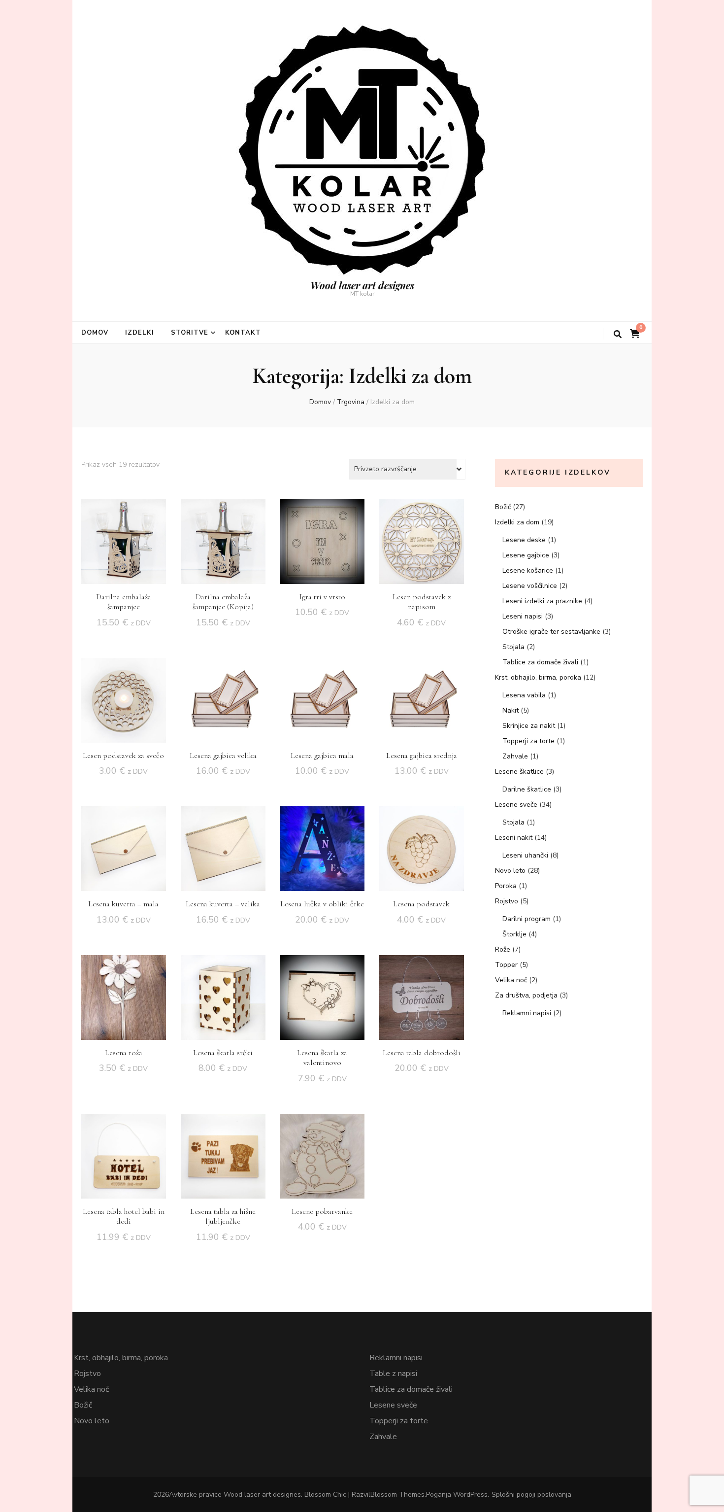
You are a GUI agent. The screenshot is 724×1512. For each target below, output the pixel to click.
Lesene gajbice (525, 555)
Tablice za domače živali (540, 662)
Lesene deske (524, 540)
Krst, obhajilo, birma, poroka (538, 677)
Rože (502, 949)
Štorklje (514, 934)
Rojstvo (506, 901)
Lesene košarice (527, 570)
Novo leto (510, 870)
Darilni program (526, 919)
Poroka (506, 886)
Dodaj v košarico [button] (123, 539)
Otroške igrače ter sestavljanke (551, 631)
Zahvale (515, 756)
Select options (322, 540)
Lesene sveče (516, 804)
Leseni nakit (513, 837)
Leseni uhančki (525, 855)
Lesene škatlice (519, 771)
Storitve (189, 332)
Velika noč (511, 980)
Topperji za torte (528, 741)
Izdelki (139, 332)
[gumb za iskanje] (618, 334)
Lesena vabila (524, 695)
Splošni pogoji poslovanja (531, 1494)
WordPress (470, 1494)
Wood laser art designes (362, 285)
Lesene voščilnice (529, 585)
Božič (503, 507)
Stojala (513, 647)
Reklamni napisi (526, 1013)
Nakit (510, 710)
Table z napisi (393, 1373)
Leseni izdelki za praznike (542, 601)
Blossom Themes (397, 1494)
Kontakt (243, 332)
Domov (94, 332)
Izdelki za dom (517, 522)
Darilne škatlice (526, 789)
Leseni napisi (522, 616)
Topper (506, 964)
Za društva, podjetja (526, 995)
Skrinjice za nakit (528, 725)
